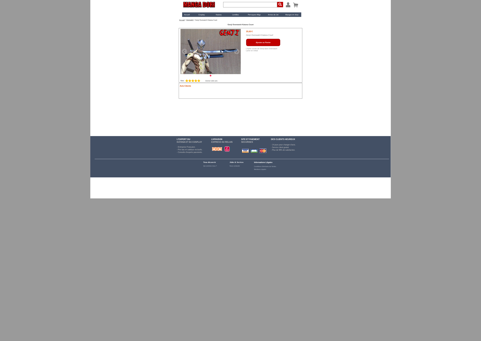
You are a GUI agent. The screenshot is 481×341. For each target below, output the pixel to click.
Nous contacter (235, 166)
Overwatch (190, 20)
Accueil (187, 15)
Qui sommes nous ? (210, 166)
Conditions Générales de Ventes (265, 166)
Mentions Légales (260, 169)
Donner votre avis (211, 81)
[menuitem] (187, 14)
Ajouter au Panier (263, 42)
